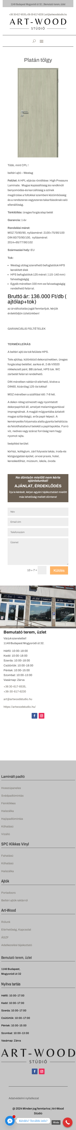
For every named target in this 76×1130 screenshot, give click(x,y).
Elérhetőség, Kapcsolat (16, 929)
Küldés (59, 570)
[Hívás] (67, 1122)
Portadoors (8, 892)
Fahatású (7, 855)
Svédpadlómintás (12, 795)
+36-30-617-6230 (15, 691)
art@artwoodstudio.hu (18, 699)
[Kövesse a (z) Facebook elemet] (34, 716)
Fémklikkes (8, 803)
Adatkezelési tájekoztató (16, 945)
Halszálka (7, 810)
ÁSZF (5, 937)
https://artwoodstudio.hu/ (20, 706)
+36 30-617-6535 (14, 686)
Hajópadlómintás (12, 818)
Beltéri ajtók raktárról (14, 900)
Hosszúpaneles (11, 787)
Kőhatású (7, 826)
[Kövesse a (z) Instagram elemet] (41, 716)
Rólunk (5, 921)
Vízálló (5, 834)
